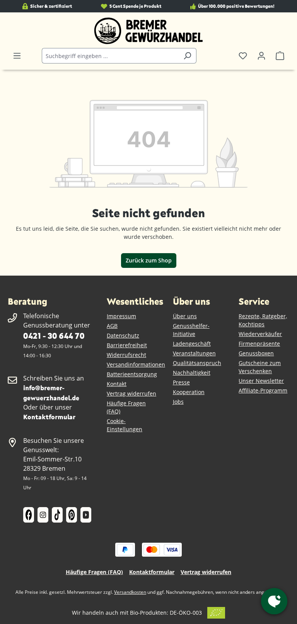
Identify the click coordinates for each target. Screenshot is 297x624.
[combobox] (110, 55)
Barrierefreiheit (127, 345)
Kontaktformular (49, 416)
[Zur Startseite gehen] (148, 31)
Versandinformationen (136, 364)
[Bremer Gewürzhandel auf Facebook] (28, 515)
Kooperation (189, 392)
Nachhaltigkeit (191, 372)
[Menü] (17, 55)
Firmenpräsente (259, 343)
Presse (181, 382)
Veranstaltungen (194, 353)
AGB (112, 325)
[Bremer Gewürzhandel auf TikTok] (57, 515)
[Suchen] (187, 55)
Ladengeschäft (192, 343)
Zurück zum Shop (149, 260)
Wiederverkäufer (260, 334)
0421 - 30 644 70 (53, 335)
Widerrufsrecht (126, 354)
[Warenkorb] (280, 55)
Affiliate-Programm (263, 390)
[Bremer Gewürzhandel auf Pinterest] (71, 515)
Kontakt (116, 383)
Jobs (178, 401)
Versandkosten (130, 592)
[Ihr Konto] (261, 55)
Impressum (121, 316)
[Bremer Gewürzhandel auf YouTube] (85, 515)
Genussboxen (256, 353)
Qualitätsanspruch (197, 363)
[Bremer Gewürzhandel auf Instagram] (43, 515)
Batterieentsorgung (132, 374)
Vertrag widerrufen (131, 393)
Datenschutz (123, 335)
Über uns (185, 316)
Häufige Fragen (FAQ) (94, 572)
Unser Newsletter (261, 380)
